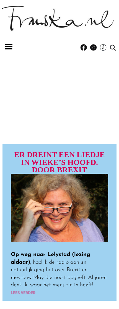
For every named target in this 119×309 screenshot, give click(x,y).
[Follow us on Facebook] (85, 47)
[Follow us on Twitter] (104, 47)
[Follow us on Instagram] (95, 47)
